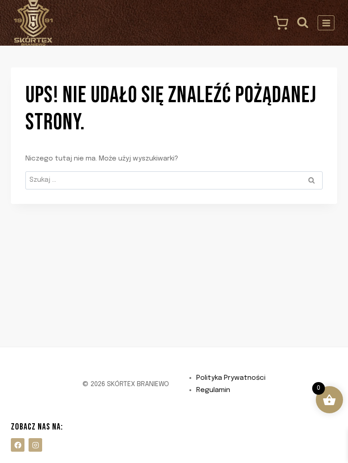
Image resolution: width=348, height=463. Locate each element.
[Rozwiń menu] (326, 22)
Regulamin (213, 390)
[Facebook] (17, 445)
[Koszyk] (278, 23)
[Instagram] (35, 445)
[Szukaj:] (174, 180)
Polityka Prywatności (231, 378)
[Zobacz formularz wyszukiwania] (303, 23)
